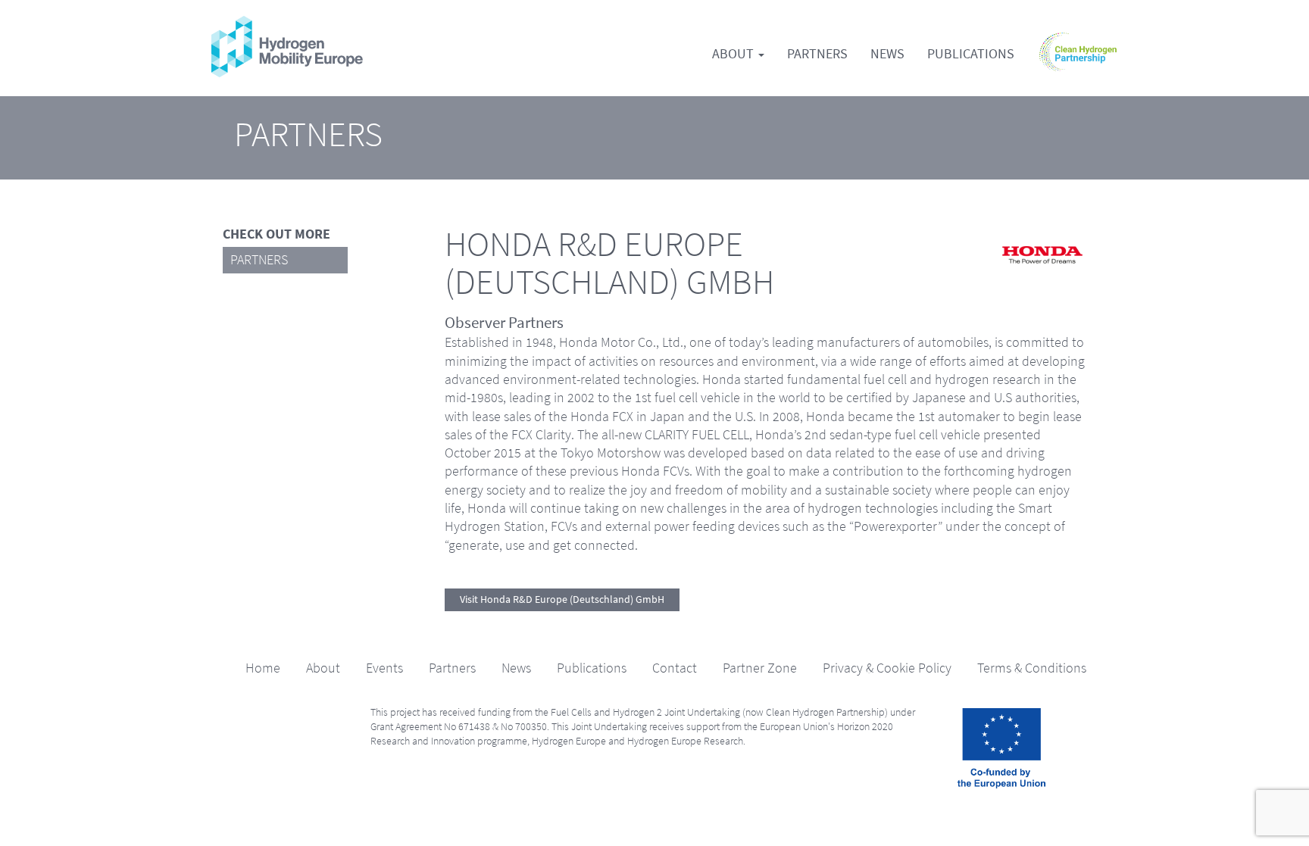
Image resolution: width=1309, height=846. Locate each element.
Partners (817, 54)
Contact (674, 668)
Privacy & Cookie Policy (887, 668)
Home (262, 668)
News (887, 54)
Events (384, 668)
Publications (970, 54)
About (734, 54)
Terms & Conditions (1031, 668)
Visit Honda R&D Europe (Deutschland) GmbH (562, 599)
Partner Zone (760, 668)
